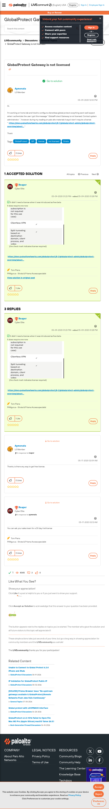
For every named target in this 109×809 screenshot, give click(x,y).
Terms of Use (40, 762)
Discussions (31, 40)
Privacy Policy (74, 795)
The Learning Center (72, 768)
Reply (93, 156)
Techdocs (65, 780)
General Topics (16, 702)
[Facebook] (99, 760)
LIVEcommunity (13, 40)
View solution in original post (21, 278)
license (41, 141)
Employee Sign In (96, 5)
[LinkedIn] (90, 760)
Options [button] (95, 96)
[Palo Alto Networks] (17, 741)
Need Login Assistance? (92, 40)
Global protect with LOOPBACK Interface (28, 708)
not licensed (54, 141)
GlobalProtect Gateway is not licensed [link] (26, 44)
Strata (66, 141)
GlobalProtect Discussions (21, 675)
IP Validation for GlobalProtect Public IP (28, 681)
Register (73, 5)
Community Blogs (70, 756)
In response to (25, 453)
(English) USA (59, 5)
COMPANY (12, 750)
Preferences (98, 802)
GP (32, 141)
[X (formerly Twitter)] (90, 751)
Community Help (69, 762)
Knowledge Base (69, 774)
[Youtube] (99, 751)
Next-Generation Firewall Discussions (25, 725)
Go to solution (54, 80)
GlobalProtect (21, 141)
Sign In (84, 5)
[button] (98, 787)
